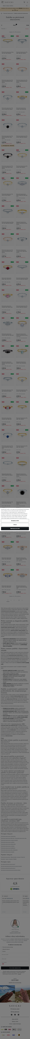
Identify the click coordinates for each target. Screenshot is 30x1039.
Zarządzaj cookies (15, 520)
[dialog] (15, 519)
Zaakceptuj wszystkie (15, 528)
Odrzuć (15, 524)
